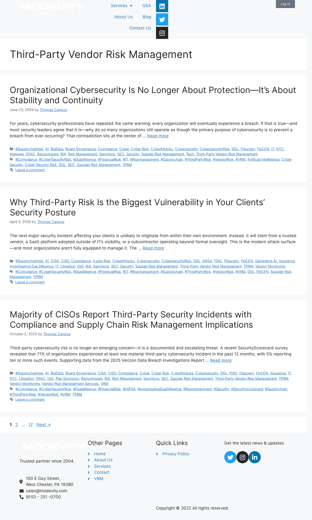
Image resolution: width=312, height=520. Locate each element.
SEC (120, 154)
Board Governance (80, 149)
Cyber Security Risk (41, 165)
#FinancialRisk (109, 159)
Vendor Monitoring (270, 266)
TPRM (127, 165)
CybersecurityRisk (215, 149)
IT (272, 149)
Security (132, 154)
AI (47, 149)
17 (31, 424)
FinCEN (263, 149)
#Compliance (26, 159)
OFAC (30, 154)
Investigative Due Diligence (31, 266)
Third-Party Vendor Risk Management (227, 154)
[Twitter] (162, 19)
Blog (147, 16)
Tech (190, 154)
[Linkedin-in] (255, 457)
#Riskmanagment (144, 159)
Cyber (124, 149)
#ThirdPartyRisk (198, 159)
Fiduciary (248, 149)
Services (119, 5)
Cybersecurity (186, 149)
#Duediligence (84, 159)
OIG (80, 266)
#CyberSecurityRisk (55, 159)
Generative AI (266, 261)
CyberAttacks (162, 149)
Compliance (107, 149)
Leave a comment (30, 170)
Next (44, 424)
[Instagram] (162, 33)
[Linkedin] (162, 6)
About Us (123, 16)
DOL (235, 149)
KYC (280, 149)
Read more (158, 135)
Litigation (67, 266)
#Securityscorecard (247, 389)
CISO (65, 261)
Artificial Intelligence (263, 159)
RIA (63, 154)
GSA (146, 5)
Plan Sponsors (67, 378)
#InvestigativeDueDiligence (159, 389)
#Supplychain (172, 159)
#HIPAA (129, 389)
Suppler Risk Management (162, 154)
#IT (125, 159)
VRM (104, 383)
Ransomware (47, 154)
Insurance (287, 261)
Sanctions (107, 154)
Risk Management (82, 154)
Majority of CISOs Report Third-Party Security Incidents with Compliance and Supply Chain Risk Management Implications (131, 319)
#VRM (240, 159)
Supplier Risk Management (98, 165)
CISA (55, 261)
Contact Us (140, 28)
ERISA (207, 261)
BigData (57, 149)
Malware (17, 154)
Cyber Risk (140, 149)
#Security (221, 389)
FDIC (218, 261)
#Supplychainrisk (29, 149)
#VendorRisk (223, 159)
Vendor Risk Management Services (70, 383)
